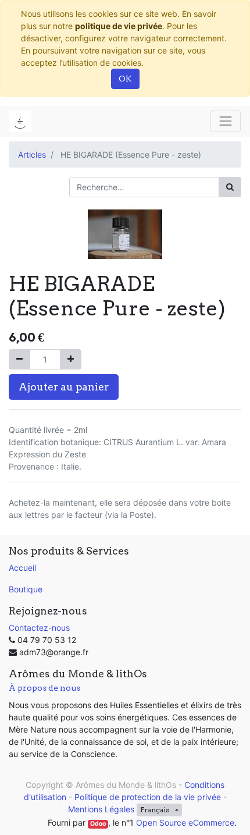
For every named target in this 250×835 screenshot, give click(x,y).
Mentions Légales (101, 809)
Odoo (98, 823)
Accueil (22, 568)
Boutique (25, 589)
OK (125, 78)
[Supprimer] (19, 359)
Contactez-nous (39, 628)
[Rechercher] (230, 187)
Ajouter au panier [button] (64, 387)
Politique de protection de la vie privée (147, 797)
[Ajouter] (70, 359)
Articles (32, 154)
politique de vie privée (118, 26)
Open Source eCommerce (185, 822)
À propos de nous (44, 687)
